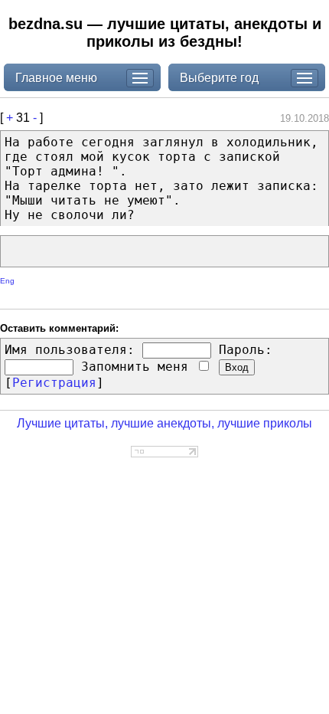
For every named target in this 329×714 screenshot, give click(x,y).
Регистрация (54, 382)
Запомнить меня (138, 366)
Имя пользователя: (70, 349)
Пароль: (245, 349)
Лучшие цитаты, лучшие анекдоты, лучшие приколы (164, 423)
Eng (7, 281)
